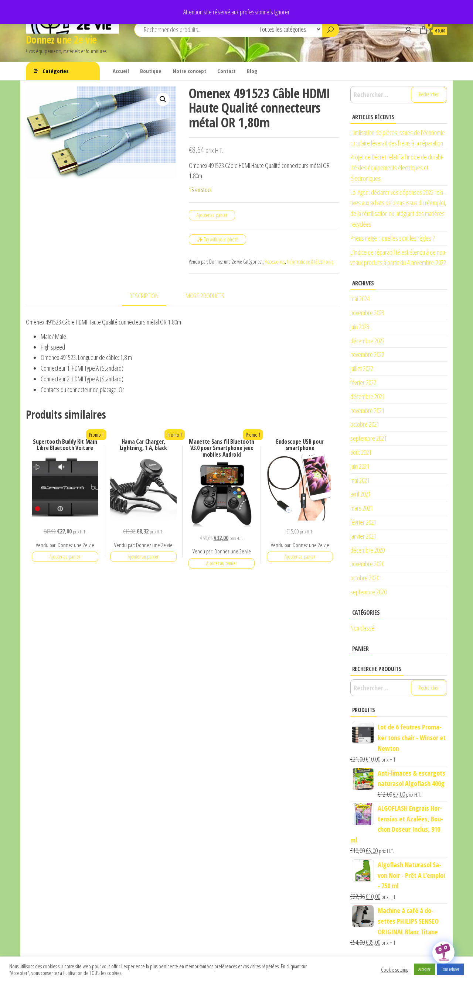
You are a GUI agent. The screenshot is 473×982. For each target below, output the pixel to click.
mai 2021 (360, 480)
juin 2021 (359, 466)
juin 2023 (359, 326)
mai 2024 (360, 298)
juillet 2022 (361, 368)
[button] (163, 99)
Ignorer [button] (282, 11)
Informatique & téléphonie (310, 261)
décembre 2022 (367, 340)
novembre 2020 (367, 563)
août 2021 (360, 452)
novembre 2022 (367, 354)
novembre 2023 (367, 312)
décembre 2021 (367, 396)
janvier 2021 (363, 536)
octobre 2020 (364, 577)
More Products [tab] (205, 295)
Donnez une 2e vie (61, 39)
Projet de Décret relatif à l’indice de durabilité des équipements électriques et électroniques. (397, 167)
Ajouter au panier (212, 215)
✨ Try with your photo (217, 239)
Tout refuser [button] (450, 969)
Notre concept (189, 71)
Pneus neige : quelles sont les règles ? (392, 238)
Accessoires (275, 261)
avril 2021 (360, 494)
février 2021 (363, 522)
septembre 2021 (368, 438)
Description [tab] (144, 295)
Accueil (121, 71)
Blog (252, 71)
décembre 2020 (367, 550)
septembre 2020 (368, 591)
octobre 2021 (364, 424)
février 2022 (363, 382)
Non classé (362, 628)
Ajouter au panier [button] (65, 556)
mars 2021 (361, 508)
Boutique (150, 71)
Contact (226, 71)
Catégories (55, 71)
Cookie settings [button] (394, 969)
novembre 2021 (367, 410)
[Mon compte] (408, 30)
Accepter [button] (424, 969)
